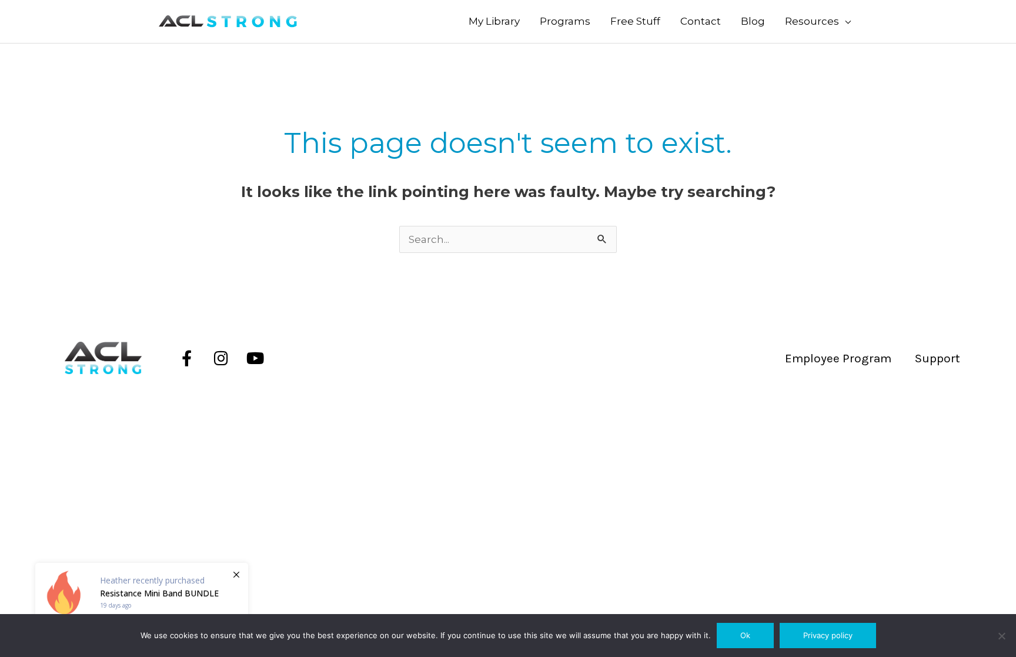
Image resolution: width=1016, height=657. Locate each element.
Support (937, 358)
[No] (1001, 636)
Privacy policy (828, 635)
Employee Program (838, 358)
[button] (818, 21)
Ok (745, 635)
